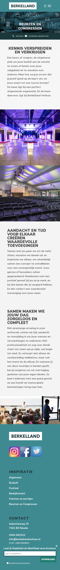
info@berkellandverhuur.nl (24, 539)
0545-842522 (19, 36)
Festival (14, 488)
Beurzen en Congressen (23, 504)
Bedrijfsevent (17, 493)
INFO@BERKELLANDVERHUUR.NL (38, 36)
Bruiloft (13, 482)
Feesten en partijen (21, 498)
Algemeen (15, 477)
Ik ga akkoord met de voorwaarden (19, 563)
